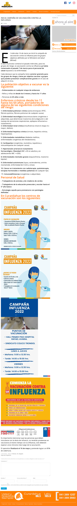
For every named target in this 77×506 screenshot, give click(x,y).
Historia (28, 11)
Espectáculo (30, 503)
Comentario (4, 461)
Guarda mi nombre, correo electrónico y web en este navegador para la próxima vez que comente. (24, 485)
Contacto (35, 11)
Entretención (21, 11)
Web (34, 478)
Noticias (14, 11)
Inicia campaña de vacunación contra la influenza (21, 19)
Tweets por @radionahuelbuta (58, 51)
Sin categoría (20, 453)
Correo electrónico (22, 478)
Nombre (3, 478)
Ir (73, 15)
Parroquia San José (55, 11)
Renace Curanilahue (43, 11)
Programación (7, 11)
